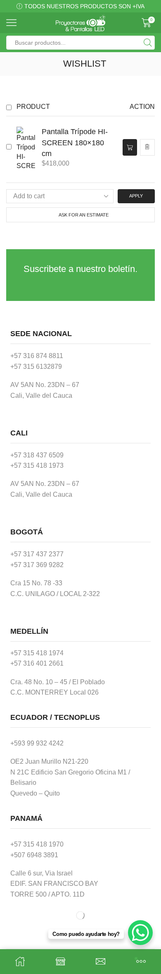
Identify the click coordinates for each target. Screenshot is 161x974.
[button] (130, 147)
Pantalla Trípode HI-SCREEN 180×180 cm (75, 142)
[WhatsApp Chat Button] (140, 932)
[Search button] (147, 42)
